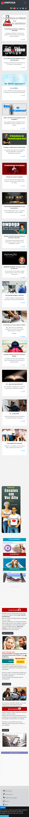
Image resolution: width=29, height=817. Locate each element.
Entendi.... (14, 333)
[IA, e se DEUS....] (14, 80)
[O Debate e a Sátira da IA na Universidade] (14, 139)
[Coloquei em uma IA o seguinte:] (14, 169)
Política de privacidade (11, 797)
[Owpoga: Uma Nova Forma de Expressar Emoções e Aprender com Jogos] (14, 228)
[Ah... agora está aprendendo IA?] (14, 376)
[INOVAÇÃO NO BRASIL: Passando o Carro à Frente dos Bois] (14, 258)
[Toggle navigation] (25, 2)
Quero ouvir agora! (7, 633)
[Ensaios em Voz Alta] (11, 509)
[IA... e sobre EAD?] (14, 405)
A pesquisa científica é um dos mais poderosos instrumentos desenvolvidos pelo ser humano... (14, 35)
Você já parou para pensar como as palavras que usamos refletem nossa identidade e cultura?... (14, 242)
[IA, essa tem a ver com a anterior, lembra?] (14, 317)
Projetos (7, 801)
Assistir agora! (6, 684)
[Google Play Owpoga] (17, 8)
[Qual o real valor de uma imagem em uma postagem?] (14, 109)
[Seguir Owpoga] (23, 8)
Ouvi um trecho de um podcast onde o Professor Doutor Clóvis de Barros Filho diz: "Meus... (14, 181)
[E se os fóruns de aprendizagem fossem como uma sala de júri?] (14, 50)
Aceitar (3, 807)
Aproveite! (5, 730)
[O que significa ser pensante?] (14, 435)
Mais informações (4, 816)
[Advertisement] (14, 471)
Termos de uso (9, 794)
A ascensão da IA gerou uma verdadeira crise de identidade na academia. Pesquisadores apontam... (14, 151)
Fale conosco (8, 791)
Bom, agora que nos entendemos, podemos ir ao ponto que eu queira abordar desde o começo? (14, 329)
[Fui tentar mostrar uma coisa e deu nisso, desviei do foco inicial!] (14, 346)
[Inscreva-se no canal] (26, 8)
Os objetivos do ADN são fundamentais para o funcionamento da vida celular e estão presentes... (14, 360)
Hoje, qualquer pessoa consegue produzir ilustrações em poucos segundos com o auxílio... (14, 123)
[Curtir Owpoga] (20, 8)
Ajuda (6, 804)
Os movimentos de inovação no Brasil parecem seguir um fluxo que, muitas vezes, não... (14, 272)
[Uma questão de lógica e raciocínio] (14, 287)
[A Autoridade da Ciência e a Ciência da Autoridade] (14, 21)
